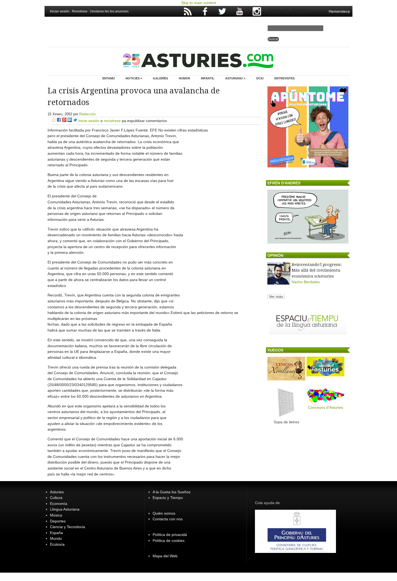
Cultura (56, 497)
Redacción (87, 114)
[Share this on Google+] (64, 121)
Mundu (56, 538)
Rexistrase (80, 11)
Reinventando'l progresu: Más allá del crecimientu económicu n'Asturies (317, 270)
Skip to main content (198, 3)
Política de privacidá (170, 534)
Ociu (260, 78)
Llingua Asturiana (64, 509)
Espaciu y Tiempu (168, 497)
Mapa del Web (165, 556)
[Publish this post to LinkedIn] (70, 121)
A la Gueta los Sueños (171, 492)
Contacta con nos (168, 519)
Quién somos (164, 513)
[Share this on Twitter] (75, 121)
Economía (58, 503)
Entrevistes (284, 78)
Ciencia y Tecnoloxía (67, 527)
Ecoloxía (57, 544)
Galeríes (160, 78)
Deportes (58, 521)
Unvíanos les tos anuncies (109, 11)
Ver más (276, 296)
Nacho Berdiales (306, 282)
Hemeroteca (339, 11)
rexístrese (112, 121)
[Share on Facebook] (59, 121)
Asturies (57, 492)
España (56, 533)
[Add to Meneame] (54, 121)
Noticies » (134, 78)
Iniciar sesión (59, 11)
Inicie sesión (88, 121)
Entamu (108, 78)
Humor (184, 78)
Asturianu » (235, 78)
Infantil (207, 78)
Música (56, 515)
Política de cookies (168, 540)
